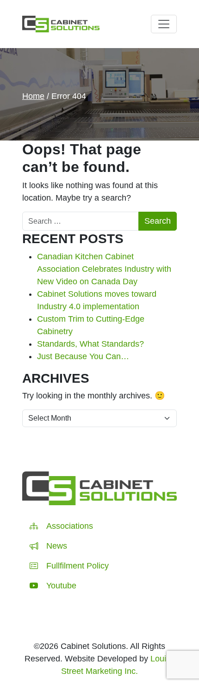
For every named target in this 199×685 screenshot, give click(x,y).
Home (33, 96)
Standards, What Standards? (90, 344)
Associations (69, 526)
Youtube (61, 585)
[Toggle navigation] (164, 24)
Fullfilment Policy (77, 565)
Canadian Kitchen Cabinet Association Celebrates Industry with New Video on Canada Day (104, 269)
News (56, 545)
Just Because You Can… (83, 356)
